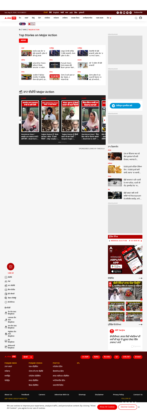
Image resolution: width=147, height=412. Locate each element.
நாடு (71, 13)
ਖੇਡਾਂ (9, 281)
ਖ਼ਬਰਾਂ (26, 18)
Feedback (25, 395)
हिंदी (50, 13)
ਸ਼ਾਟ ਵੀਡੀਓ (11, 285)
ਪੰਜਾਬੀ (46, 13)
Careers (42, 395)
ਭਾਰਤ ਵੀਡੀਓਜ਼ (33, 380)
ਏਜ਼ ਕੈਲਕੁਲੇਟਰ (11, 341)
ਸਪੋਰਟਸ (56, 18)
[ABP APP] (116, 266)
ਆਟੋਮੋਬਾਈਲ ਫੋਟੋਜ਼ (59, 380)
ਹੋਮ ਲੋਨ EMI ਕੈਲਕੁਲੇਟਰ (12, 313)
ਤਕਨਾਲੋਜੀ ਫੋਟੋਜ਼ (58, 385)
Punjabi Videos (35, 363)
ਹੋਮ (20, 18)
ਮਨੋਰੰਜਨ (47, 18)
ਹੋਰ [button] (108, 18)
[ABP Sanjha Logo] (11, 18)
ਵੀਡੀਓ (10, 277)
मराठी (62, 13)
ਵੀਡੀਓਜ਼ (96, 357)
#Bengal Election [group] (119, 241)
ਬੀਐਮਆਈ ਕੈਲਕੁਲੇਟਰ (11, 347)
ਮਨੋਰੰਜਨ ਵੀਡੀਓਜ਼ (35, 376)
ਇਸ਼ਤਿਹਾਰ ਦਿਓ (138, 13)
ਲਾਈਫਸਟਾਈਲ (87, 18)
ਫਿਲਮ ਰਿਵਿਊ (12, 298)
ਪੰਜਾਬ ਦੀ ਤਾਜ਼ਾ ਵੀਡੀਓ (36, 371)
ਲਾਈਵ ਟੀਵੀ (126, 357)
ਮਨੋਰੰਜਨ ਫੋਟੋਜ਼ (57, 366)
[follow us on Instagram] (127, 12)
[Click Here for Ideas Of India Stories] (31, 23)
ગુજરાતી (81, 13)
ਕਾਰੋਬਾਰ (65, 18)
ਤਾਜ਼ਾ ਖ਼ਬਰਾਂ (8, 366)
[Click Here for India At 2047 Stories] (22, 23)
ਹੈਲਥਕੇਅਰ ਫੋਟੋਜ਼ (58, 371)
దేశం (75, 13)
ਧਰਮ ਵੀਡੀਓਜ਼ (33, 366)
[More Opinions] (140, 324)
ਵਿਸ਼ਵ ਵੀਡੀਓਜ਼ (33, 385)
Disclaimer (99, 395)
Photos (56, 363)
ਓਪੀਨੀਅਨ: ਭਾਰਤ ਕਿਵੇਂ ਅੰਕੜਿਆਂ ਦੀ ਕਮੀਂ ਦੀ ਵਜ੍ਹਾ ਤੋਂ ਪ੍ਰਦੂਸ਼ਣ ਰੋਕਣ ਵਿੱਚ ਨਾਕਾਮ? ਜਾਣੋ (125, 339)
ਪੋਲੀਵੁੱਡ (7, 380)
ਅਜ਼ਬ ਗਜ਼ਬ (99, 18)
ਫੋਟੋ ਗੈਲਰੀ (11, 294)
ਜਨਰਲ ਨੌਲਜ (75, 18)
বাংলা (66, 13)
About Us (8, 395)
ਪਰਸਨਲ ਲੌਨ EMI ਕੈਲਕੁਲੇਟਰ (12, 320)
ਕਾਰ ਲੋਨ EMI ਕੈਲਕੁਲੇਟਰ (12, 327)
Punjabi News (11, 363)
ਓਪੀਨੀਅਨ (11, 302)
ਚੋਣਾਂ (39, 18)
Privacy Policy (118, 395)
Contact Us (137, 395)
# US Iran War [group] (135, 241)
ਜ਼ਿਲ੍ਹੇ (33, 18)
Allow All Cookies (107, 407)
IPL (78, 363)
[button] (10, 268)
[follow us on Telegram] (130, 12)
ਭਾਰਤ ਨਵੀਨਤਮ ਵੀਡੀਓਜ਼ (61, 376)
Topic (24, 30)
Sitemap (82, 395)
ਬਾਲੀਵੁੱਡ (7, 376)
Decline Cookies (128, 407)
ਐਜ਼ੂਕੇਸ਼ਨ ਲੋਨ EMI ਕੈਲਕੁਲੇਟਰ (12, 334)
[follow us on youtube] (124, 12)
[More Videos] (140, 278)
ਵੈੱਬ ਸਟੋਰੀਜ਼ (11, 290)
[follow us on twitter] (117, 12)
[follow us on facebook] (121, 12)
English (56, 13)
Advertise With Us (62, 395)
